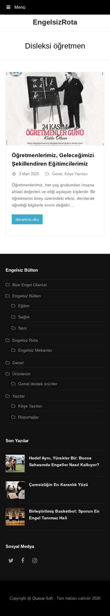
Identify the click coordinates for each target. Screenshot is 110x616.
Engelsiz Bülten (26, 296)
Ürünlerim (21, 374)
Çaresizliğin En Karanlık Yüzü (58, 484)
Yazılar (18, 396)
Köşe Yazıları (76, 174)
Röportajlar (28, 417)
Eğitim (24, 305)
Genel (57, 174)
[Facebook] (23, 561)
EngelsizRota (55, 22)
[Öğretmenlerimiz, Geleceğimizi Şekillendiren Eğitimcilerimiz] (55, 109)
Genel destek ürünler (37, 383)
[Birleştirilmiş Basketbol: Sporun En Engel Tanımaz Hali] (15, 516)
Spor (22, 328)
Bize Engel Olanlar (29, 284)
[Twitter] (11, 561)
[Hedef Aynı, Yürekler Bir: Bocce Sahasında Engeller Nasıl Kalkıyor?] (15, 463)
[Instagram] (34, 561)
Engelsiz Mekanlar (35, 350)
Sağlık (24, 317)
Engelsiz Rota (25, 340)
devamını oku (27, 219)
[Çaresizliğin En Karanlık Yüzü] (15, 490)
